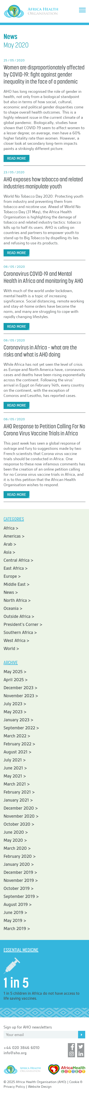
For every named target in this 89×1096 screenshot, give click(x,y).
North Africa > (17, 600)
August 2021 (16, 752)
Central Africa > (18, 560)
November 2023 (19, 696)
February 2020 (18, 856)
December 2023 (18, 688)
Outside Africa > (19, 616)
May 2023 (13, 712)
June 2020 (14, 832)
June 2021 (13, 768)
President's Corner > (23, 624)
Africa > (11, 528)
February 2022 (17, 744)
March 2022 (15, 736)
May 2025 (13, 672)
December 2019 (18, 872)
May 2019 (13, 920)
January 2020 (17, 864)
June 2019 (13, 912)
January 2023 (16, 720)
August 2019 (16, 904)
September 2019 (19, 896)
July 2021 (13, 760)
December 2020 (19, 808)
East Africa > (16, 568)
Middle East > (17, 584)
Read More (16, 158)
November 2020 (19, 816)
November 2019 (19, 880)
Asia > (9, 552)
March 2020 (15, 848)
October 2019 (17, 888)
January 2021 (16, 800)
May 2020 (13, 840)
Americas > (14, 536)
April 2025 (14, 680)
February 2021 (17, 792)
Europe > (12, 576)
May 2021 (13, 776)
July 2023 (13, 704)
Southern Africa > (20, 632)
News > (11, 592)
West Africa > (16, 640)
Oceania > (13, 608)
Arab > (10, 544)
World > (11, 648)
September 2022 (19, 728)
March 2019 (15, 928)
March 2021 (15, 784)
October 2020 (17, 824)
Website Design (40, 1086)
